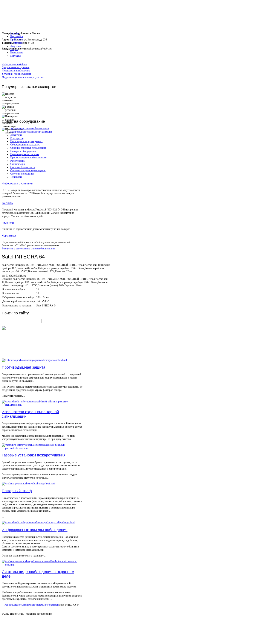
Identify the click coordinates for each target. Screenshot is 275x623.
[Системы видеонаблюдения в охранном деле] (42, 564)
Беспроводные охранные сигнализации (31, 131)
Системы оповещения (22, 173)
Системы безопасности (22, 167)
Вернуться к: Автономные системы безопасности (28, 248)
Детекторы (16, 134)
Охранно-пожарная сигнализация (28, 147)
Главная (8, 604)
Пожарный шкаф (17, 491)
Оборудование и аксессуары (25, 144)
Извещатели (16, 138)
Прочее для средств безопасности (28, 157)
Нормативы (9, 235)
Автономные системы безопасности (29, 128)
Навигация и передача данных (26, 141)
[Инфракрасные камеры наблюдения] (38, 522)
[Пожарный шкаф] (28, 483)
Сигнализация (17, 163)
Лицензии (8, 222)
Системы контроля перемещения (28, 170)
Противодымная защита (23, 367)
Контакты (7, 203)
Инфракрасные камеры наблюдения (34, 530)
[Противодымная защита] (34, 360)
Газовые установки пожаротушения (34, 455)
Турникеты (16, 176)
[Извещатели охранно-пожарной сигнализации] (42, 404)
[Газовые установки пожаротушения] (42, 448)
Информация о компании (17, 183)
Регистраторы (17, 160)
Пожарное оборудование (23, 151)
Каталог (16, 604)
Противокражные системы (24, 154)
